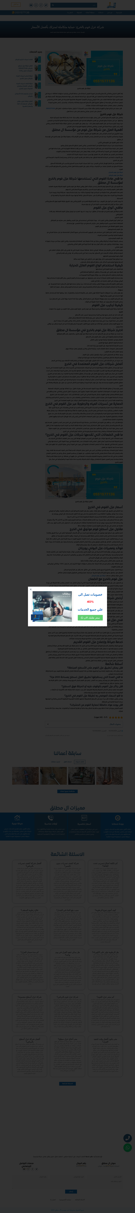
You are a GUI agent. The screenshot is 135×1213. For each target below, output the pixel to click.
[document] (67, 606)
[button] (30, 589)
